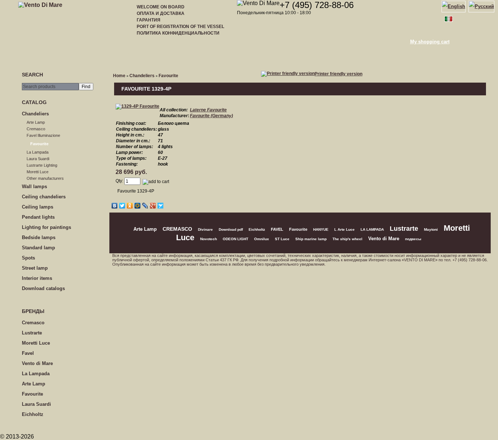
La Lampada (37, 152)
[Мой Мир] (137, 205)
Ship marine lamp (311, 239)
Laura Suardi (38, 158)
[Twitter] (122, 205)
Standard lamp (38, 247)
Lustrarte (32, 333)
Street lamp (35, 268)
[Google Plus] (153, 205)
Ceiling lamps (37, 207)
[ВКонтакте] (114, 205)
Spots (28, 258)
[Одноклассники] (130, 205)
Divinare (205, 229)
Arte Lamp (36, 122)
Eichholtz (32, 414)
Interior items (37, 278)
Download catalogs (43, 288)
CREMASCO (177, 229)
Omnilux (261, 239)
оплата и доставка (160, 13)
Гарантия (148, 20)
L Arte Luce (344, 229)
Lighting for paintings (46, 227)
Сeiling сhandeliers (44, 196)
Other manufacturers (45, 178)
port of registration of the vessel (180, 26)
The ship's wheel (347, 239)
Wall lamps (34, 186)
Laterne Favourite (208, 109)
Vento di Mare (37, 363)
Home (39, 53)
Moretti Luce (37, 172)
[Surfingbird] (160, 205)
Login (123, 53)
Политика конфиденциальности (178, 33)
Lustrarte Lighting (42, 165)
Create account (81, 53)
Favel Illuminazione (43, 135)
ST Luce (282, 239)
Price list (156, 53)
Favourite (39, 144)
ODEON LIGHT (235, 239)
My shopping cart (430, 41)
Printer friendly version (338, 73)
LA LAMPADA (372, 229)
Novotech (208, 239)
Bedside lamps (38, 237)
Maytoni (431, 229)
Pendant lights (38, 217)
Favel (28, 353)
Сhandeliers (35, 113)
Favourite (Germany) (211, 115)
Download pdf (231, 229)
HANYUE (320, 229)
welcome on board (160, 6)
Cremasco (36, 129)
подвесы (413, 239)
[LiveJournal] (145, 205)
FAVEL (277, 229)
